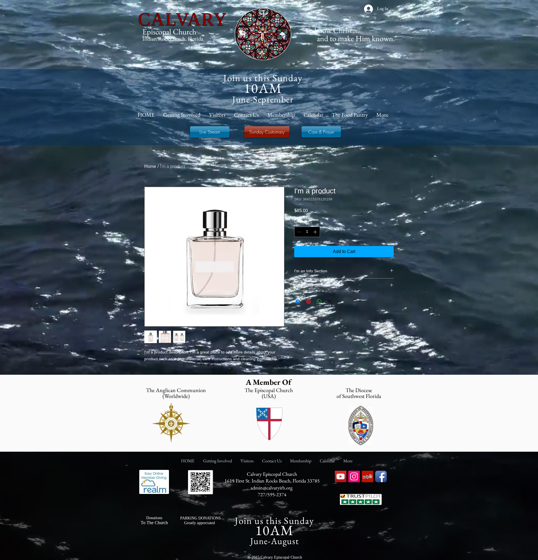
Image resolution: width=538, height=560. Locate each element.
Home (150, 166)
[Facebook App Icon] (381, 476)
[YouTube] (340, 476)
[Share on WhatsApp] (319, 301)
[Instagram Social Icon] (354, 476)
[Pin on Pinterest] (308, 301)
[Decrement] (298, 232)
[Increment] (315, 232)
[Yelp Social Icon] (367, 476)
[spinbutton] (307, 232)
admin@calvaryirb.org (272, 487)
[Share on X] (329, 301)
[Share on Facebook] (297, 301)
